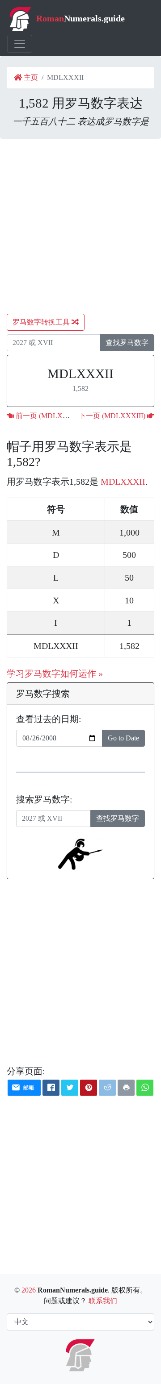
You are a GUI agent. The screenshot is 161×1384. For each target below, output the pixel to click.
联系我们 (103, 1301)
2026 (28, 1290)
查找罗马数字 (127, 342)
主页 (30, 77)
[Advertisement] (80, 226)
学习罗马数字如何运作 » (55, 673)
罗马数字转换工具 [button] (42, 322)
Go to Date (123, 738)
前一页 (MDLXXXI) (46, 416)
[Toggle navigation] (19, 44)
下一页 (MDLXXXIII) (113, 416)
